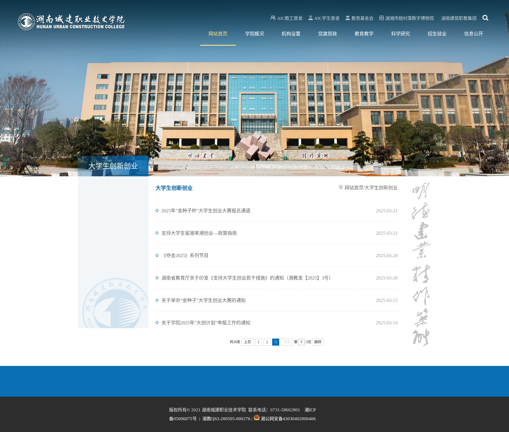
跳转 (317, 342)
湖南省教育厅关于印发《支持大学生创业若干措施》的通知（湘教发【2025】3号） (247, 277)
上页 (247, 342)
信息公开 (473, 33)
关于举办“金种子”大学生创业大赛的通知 (203, 300)
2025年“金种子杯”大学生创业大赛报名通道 (205, 210)
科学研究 (400, 33)
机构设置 (291, 33)
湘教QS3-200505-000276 (226, 418)
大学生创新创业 (381, 187)
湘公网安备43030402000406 (288, 418)
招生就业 (437, 33)
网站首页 (218, 33)
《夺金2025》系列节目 (185, 255)
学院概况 (254, 33)
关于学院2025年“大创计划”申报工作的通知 (205, 322)
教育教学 (364, 33)
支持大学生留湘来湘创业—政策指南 (199, 233)
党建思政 (327, 33)
